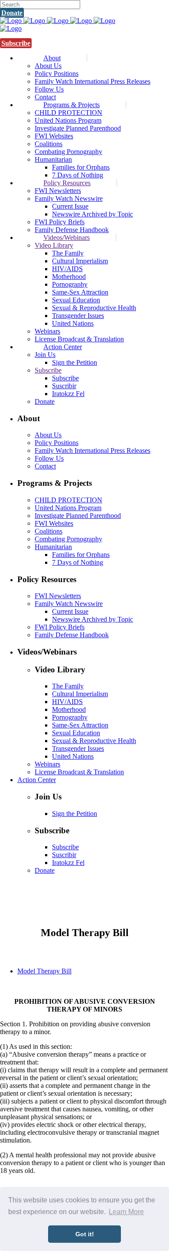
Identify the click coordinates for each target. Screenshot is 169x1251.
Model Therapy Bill (44, 971)
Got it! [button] (84, 1234)
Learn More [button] (126, 1211)
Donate (12, 12)
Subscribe (15, 43)
